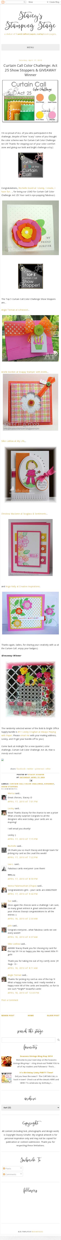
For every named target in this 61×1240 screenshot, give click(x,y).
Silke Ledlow (14, 943)
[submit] (58, 1040)
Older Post (53, 1015)
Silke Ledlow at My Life (13, 441)
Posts (8, 1168)
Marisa (11, 793)
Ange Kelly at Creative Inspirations (23, 586)
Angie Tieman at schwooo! (14, 309)
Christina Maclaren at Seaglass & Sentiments (23, 513)
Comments (10, 1174)
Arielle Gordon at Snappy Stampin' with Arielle (24, 372)
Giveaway (49, 784)
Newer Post (7, 1015)
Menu (30, 47)
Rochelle (12, 846)
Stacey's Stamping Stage (30, 21)
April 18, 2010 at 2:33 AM (23, 918)
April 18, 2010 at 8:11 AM (23, 968)
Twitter (30, 769)
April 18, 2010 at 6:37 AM (23, 937)
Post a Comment (9, 1000)
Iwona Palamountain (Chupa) (22, 885)
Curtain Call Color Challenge (26, 784)
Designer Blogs (37, 1232)
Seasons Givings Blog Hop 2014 (36, 1056)
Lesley (11, 808)
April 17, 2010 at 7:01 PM (23, 801)
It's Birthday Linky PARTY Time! (36, 1072)
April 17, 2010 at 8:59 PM (23, 878)
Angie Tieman (14, 975)
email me (25, 735)
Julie (10, 925)
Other (48, 769)
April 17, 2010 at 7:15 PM (23, 839)
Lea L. (11, 864)
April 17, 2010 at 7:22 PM (23, 857)
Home (31, 1015)
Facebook (21, 769)
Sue (9, 901)
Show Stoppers (9, 787)
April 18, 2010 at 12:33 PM (23, 992)
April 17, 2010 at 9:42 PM (23, 894)
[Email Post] (30, 780)
